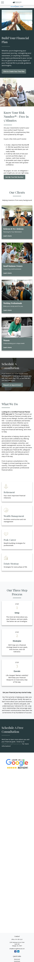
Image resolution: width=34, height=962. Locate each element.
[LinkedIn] (18, 951)
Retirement (17, 959)
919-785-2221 (19, 939)
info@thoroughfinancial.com (12, 744)
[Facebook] (15, 951)
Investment (17, 961)
